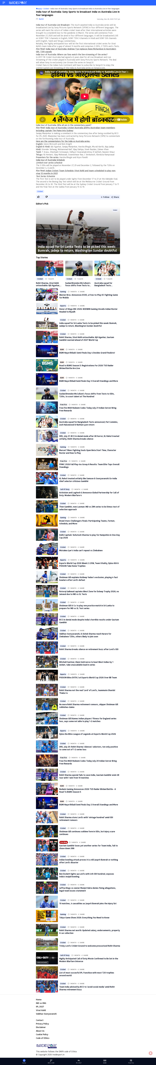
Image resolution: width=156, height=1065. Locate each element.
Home (38, 999)
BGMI (62, 349)
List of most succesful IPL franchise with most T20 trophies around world (86, 974)
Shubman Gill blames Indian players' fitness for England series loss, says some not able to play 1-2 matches (87, 719)
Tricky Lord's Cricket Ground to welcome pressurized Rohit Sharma (89, 945)
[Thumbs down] (46, 197)
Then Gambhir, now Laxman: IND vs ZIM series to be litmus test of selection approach (89, 508)
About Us (40, 1030)
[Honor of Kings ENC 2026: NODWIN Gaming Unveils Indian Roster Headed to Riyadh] (47, 309)
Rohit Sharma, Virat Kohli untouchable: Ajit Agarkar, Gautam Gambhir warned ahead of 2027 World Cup (48, 284)
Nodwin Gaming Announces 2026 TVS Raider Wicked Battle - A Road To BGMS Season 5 (87, 790)
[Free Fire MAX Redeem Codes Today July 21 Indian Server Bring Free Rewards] (47, 407)
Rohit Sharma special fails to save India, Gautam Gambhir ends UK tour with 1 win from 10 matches (89, 776)
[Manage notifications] (150, 1053)
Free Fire (63, 405)
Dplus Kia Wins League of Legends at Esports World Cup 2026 (87, 734)
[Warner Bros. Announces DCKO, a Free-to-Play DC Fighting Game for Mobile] (47, 294)
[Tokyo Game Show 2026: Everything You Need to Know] (47, 916)
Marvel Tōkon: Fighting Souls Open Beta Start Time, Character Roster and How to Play (87, 451)
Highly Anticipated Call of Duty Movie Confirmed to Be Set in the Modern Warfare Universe (88, 960)
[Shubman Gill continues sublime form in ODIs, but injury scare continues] (47, 831)
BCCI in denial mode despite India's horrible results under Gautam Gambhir (89, 621)
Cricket (40, 191)
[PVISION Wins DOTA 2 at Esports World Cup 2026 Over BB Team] (47, 676)
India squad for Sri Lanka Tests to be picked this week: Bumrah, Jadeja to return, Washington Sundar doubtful (77, 248)
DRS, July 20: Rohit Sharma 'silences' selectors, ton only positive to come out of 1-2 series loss (88, 748)
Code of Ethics (42, 1038)
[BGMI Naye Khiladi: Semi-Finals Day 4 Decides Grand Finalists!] (47, 351)
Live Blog (63, 842)
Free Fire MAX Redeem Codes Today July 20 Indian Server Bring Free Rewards (88, 762)
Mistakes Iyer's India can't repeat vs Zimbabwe (81, 550)
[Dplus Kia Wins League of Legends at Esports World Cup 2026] (47, 732)
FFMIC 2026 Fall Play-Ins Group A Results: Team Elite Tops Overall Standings (89, 465)
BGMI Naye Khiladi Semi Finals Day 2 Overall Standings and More (88, 804)
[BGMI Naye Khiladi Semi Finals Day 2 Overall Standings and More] (47, 803)
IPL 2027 (40, 1006)
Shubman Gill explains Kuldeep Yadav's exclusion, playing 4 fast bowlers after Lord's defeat (88, 578)
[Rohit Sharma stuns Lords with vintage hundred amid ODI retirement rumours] (47, 817)
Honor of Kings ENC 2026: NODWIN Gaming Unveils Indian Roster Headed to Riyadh (88, 310)
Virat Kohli (41, 1010)
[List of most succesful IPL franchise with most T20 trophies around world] (47, 972)
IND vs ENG (41, 1003)
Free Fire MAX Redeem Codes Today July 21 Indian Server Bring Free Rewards (87, 409)
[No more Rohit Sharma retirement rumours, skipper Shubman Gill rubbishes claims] (47, 704)
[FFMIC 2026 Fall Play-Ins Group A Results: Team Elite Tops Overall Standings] (47, 464)
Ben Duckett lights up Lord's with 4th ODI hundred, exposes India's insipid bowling (86, 875)
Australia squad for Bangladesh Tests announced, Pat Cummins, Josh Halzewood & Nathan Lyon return (106, 284)
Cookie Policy (42, 1034)
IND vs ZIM (51, 1063)
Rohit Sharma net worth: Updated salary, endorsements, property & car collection (89, 931)
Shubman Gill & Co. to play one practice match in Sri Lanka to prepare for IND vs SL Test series (86, 606)
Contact (39, 1020)
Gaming (63, 292)
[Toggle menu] (3, 2)
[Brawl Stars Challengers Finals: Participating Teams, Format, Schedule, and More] (47, 520)
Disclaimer (41, 1027)
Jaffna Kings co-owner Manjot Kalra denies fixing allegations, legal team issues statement (87, 889)
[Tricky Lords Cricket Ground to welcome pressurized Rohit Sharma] (47, 944)
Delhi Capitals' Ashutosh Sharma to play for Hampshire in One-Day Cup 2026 (89, 536)
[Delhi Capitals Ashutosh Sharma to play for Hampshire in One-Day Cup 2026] (47, 535)
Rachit (41, 19)
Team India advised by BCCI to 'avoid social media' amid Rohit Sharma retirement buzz (87, 988)
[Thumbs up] (38, 197)
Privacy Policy (42, 1023)
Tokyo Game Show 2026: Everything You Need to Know (84, 917)
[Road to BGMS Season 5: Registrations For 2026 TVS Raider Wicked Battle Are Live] (47, 365)
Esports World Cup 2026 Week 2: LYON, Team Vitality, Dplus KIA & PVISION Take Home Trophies (89, 564)
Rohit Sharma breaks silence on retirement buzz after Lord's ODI (88, 649)
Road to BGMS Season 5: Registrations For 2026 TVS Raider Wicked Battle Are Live (86, 366)
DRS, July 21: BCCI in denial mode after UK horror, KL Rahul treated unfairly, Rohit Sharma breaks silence (89, 437)
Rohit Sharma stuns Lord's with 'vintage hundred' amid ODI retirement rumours (86, 818)
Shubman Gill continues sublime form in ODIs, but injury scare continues (87, 832)
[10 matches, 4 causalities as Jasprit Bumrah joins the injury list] (47, 902)
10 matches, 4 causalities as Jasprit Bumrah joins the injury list (87, 903)
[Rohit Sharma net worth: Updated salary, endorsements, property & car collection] (47, 930)
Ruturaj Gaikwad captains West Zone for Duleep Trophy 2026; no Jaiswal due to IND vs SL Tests (89, 592)
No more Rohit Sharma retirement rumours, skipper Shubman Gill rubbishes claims (88, 705)
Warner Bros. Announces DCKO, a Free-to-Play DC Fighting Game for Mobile (88, 296)
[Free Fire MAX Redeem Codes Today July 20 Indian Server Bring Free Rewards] (47, 760)
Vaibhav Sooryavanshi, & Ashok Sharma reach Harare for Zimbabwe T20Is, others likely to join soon (85, 635)
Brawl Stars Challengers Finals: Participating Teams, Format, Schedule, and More (87, 522)
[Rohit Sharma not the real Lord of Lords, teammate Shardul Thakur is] (47, 690)
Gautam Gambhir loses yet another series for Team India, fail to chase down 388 (88, 847)
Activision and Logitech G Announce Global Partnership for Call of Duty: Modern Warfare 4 (89, 494)
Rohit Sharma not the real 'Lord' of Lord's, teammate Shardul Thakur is (87, 691)
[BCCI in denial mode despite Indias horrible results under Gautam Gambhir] (47, 619)
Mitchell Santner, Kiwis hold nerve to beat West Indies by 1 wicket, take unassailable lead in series (86, 663)
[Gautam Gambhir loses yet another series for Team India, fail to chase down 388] (47, 845)
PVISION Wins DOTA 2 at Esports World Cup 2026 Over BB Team (88, 677)
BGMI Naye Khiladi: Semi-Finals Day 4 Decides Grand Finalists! (87, 352)
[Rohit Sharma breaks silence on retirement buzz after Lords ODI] (47, 647)
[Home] (18, 2)
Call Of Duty (64, 489)
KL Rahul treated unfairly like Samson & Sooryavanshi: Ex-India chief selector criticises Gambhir (88, 479)
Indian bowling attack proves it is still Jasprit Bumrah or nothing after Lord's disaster (88, 861)
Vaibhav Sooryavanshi (46, 1013)
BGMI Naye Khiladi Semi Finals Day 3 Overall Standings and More (88, 381)
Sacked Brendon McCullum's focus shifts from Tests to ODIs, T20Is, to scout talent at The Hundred (78, 284)
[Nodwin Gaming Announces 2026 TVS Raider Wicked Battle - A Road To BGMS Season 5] (47, 789)
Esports (63, 306)
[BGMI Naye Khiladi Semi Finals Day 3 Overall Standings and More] (47, 379)
